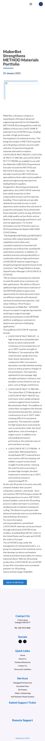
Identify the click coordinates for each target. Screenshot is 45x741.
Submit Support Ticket (22, 702)
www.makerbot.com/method (20, 523)
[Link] (14, 5)
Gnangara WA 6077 (22, 622)
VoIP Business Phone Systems (22, 696)
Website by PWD (23, 738)
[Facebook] (25, 641)
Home (22, 655)
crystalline (8, 245)
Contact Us (22, 666)
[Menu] (31, 4)
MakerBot (7, 115)
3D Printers (22, 690)
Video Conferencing (22, 693)
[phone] (41, 4)
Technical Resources (23, 662)
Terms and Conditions (22, 669)
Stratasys (19, 115)
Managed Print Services (22, 683)
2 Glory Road (22, 620)
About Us (22, 659)
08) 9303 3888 (24, 628)
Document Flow (22, 686)
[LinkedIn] (20, 641)
